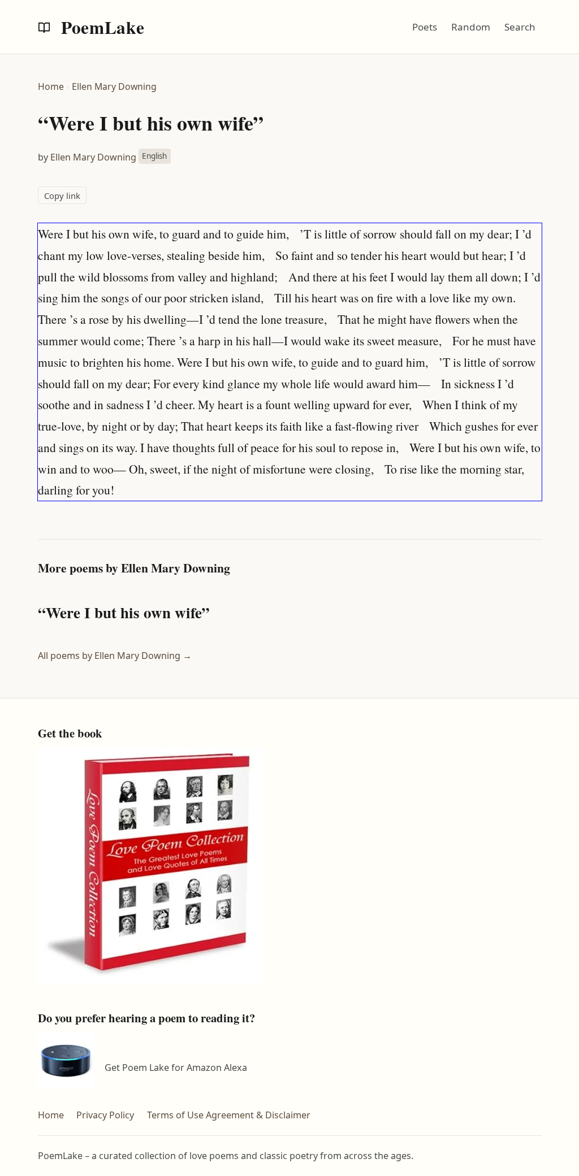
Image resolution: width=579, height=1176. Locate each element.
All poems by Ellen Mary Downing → (115, 655)
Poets (424, 26)
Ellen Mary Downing (114, 86)
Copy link (62, 195)
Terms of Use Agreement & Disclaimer (228, 1115)
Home (51, 86)
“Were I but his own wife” (124, 612)
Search (519, 26)
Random (470, 26)
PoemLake (101, 27)
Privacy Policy (105, 1115)
